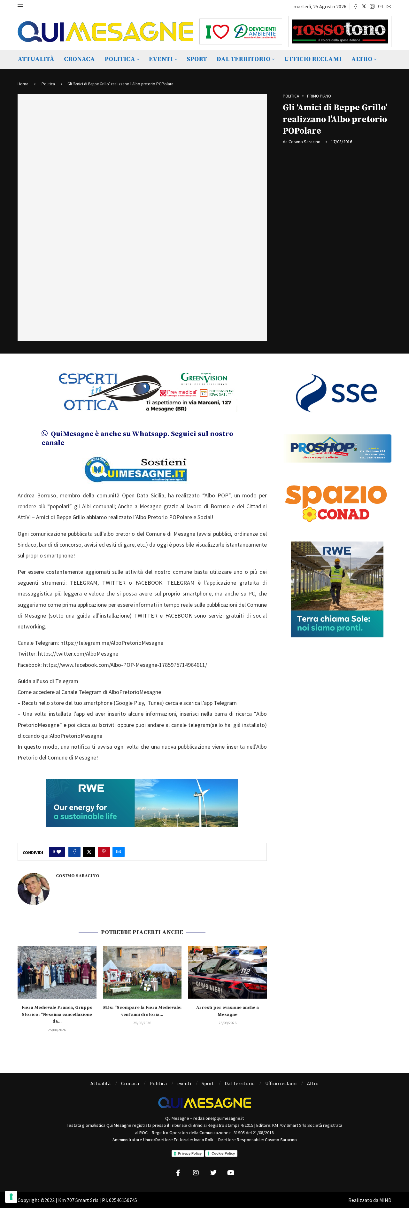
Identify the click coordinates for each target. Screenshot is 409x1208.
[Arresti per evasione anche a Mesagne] (227, 972)
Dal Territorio (243, 59)
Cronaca (79, 59)
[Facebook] (355, 6)
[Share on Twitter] (89, 852)
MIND (385, 1200)
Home (23, 84)
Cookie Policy (223, 1153)
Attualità (36, 59)
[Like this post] (59, 852)
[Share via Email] (118, 852)
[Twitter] (364, 6)
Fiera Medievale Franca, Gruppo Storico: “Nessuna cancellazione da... (57, 1014)
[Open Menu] (20, 6)
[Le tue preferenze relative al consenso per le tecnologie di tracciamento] (11, 1197)
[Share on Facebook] (74, 852)
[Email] (388, 6)
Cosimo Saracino (304, 141)
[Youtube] (380, 6)
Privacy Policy (190, 1153)
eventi (161, 59)
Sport (197, 59)
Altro (361, 59)
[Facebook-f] (178, 1172)
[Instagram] (372, 6)
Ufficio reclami (313, 59)
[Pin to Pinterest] (104, 852)
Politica (119, 59)
